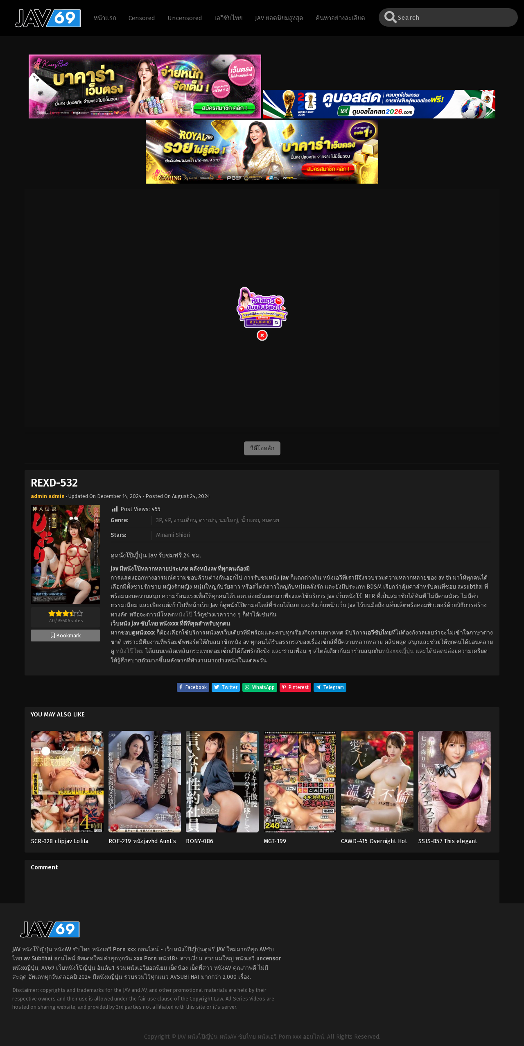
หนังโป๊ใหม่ (130, 651)
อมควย (270, 520)
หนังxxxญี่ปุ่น (398, 651)
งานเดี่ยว (185, 520)
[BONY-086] (222, 784)
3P (159, 520)
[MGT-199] (300, 784)
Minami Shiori (173, 535)
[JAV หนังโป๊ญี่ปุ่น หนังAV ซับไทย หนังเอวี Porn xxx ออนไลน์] (43, 26)
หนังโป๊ (183, 614)
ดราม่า (207, 520)
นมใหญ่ (228, 520)
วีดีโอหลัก (262, 448)
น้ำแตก (250, 520)
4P (168, 520)
